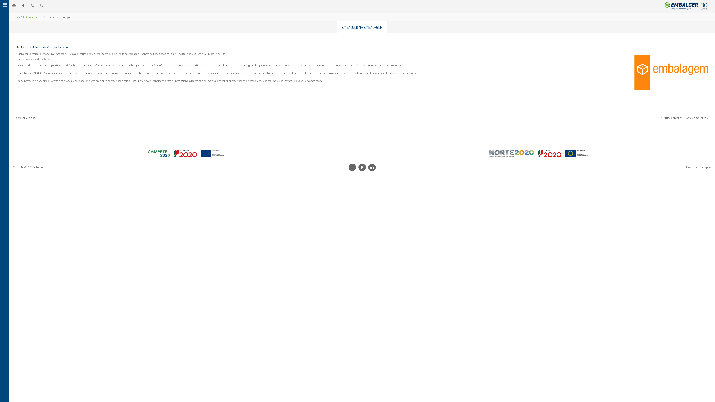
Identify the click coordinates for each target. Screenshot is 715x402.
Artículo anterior (673, 117)
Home (16, 17)
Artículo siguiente (696, 117)
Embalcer (684, 5)
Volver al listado (26, 117)
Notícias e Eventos (32, 17)
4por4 (708, 167)
